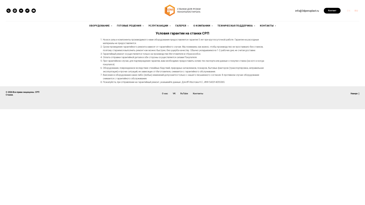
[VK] (21, 11)
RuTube (184, 93)
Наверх (354, 93)
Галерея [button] (181, 25)
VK (174, 93)
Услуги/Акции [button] (158, 25)
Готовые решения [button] (129, 25)
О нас (165, 93)
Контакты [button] (267, 25)
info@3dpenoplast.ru (307, 10)
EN (348, 10)
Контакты (198, 93)
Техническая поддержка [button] (235, 25)
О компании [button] (202, 25)
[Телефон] (8, 11)
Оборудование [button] (99, 25)
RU (356, 10)
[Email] (34, 11)
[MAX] (15, 11)
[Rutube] (27, 11)
